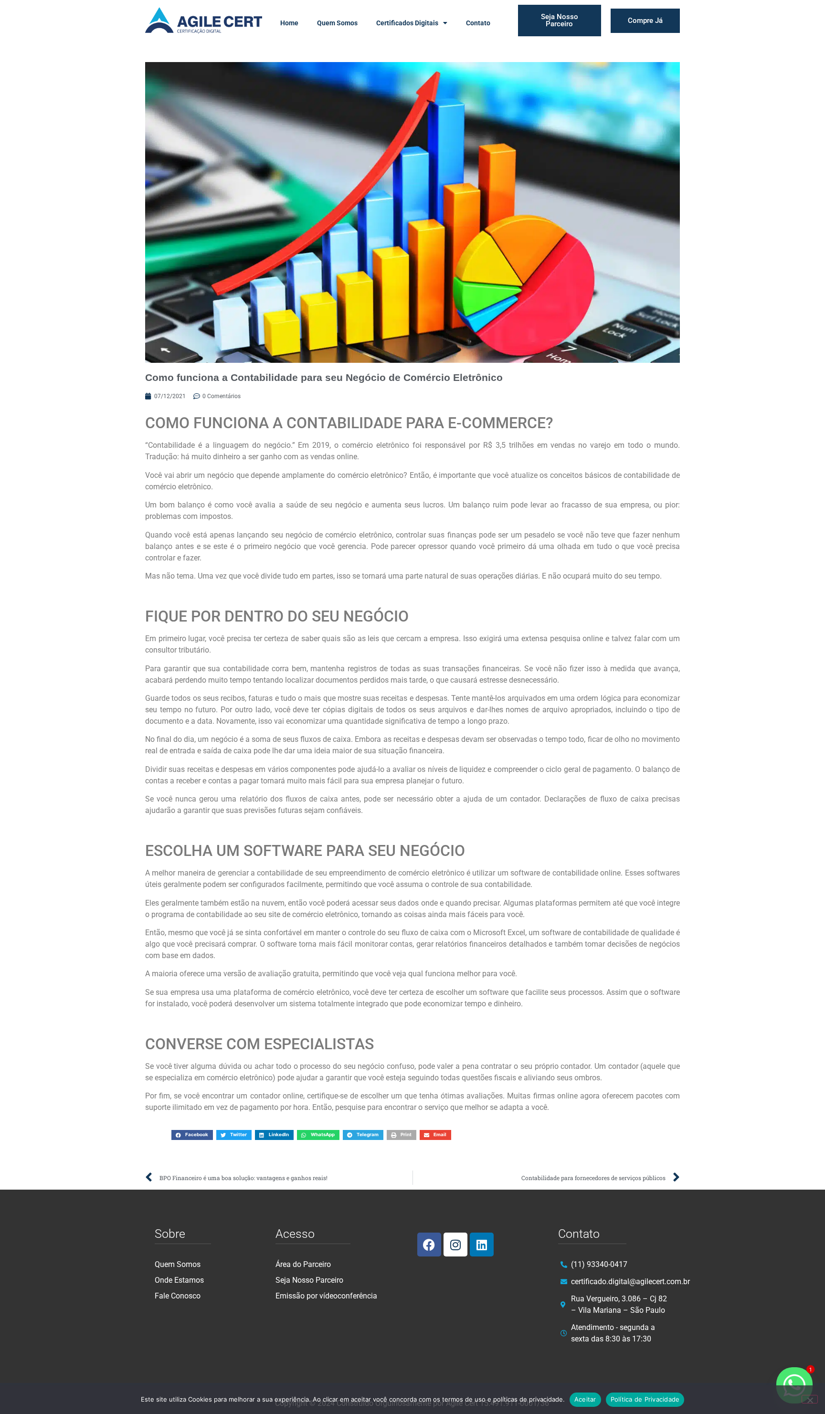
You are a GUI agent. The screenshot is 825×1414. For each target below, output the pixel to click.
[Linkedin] (482, 1244)
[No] (810, 1399)
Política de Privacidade (645, 1399)
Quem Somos (337, 23)
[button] (192, 1135)
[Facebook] (429, 1244)
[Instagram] (455, 1244)
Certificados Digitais (407, 23)
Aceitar (585, 1399)
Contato (478, 23)
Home (289, 23)
